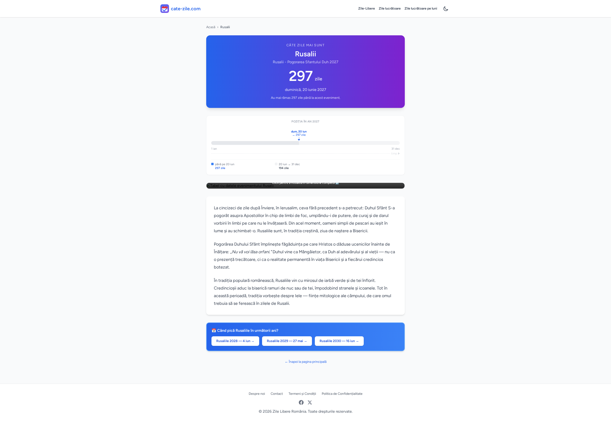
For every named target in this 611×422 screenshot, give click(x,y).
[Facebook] (301, 402)
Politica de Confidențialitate (342, 394)
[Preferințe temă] (446, 8)
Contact (277, 394)
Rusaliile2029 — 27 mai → (287, 341)
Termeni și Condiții (302, 394)
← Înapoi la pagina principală (306, 362)
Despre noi (257, 394)
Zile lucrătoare (390, 8)
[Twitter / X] (309, 402)
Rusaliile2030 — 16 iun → (339, 341)
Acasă (210, 27)
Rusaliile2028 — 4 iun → (235, 341)
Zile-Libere (366, 8)
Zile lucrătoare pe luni (421, 8)
